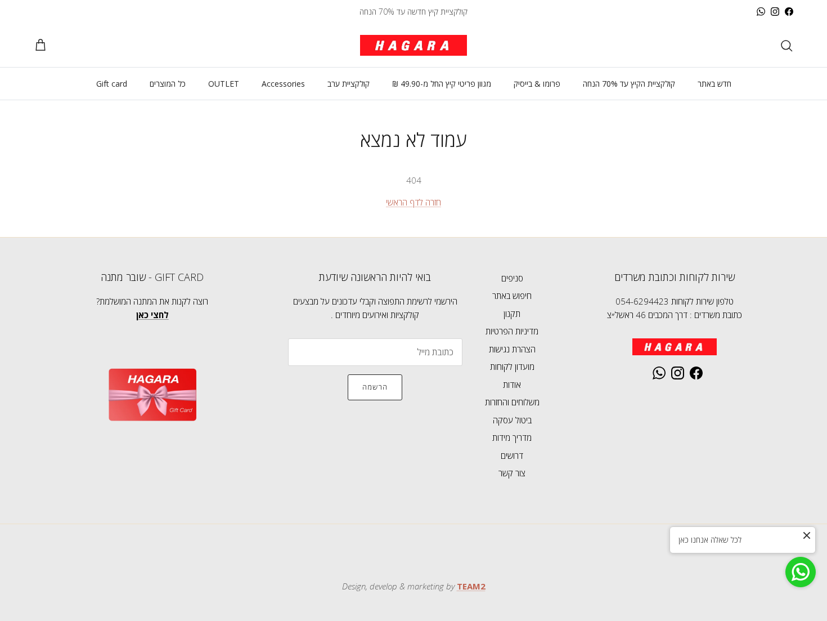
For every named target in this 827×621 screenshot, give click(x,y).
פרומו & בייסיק (537, 83)
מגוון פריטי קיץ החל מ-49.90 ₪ (441, 83)
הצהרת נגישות (512, 349)
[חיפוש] (786, 45)
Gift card (111, 83)
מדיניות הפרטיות (512, 331)
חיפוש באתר (512, 295)
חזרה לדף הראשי (413, 202)
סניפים (512, 278)
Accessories (283, 83)
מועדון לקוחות (512, 366)
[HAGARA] (413, 45)
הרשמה (374, 387)
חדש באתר (714, 83)
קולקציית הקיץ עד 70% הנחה (629, 83)
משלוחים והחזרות (512, 402)
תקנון (512, 313)
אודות (512, 384)
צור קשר (511, 473)
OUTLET (223, 83)
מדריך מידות (512, 437)
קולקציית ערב (348, 83)
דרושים (512, 455)
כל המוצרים (168, 83)
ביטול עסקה (512, 420)
